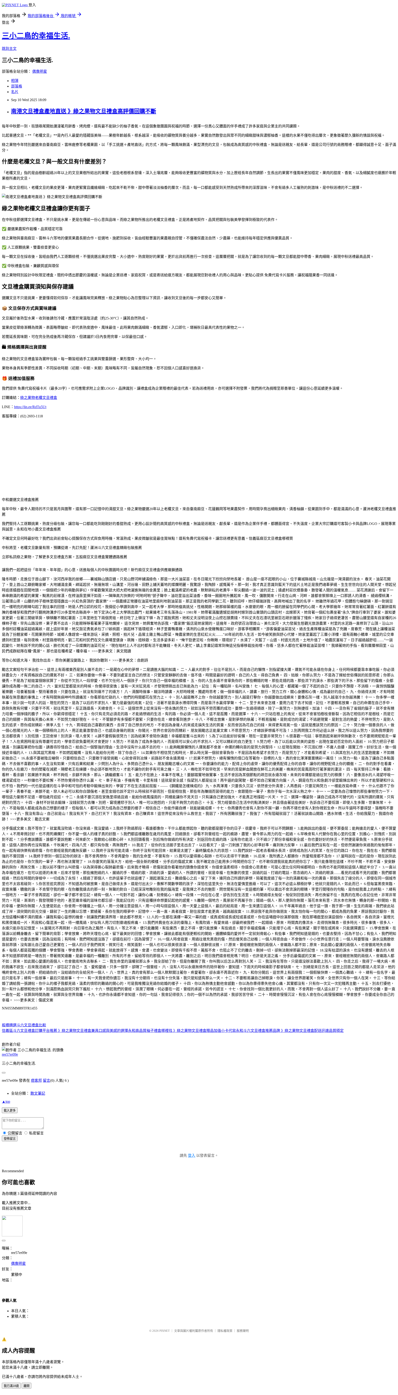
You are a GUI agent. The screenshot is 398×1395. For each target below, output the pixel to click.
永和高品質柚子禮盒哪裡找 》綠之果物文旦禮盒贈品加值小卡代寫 (182, 1031)
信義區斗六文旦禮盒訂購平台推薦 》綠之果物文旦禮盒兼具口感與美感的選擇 (65, 1031)
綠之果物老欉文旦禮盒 (38, 398)
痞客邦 (36, 1080)
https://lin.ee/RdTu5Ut (30, 407)
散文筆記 (37, 1093)
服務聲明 (243, 1330)
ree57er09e (10, 1054)
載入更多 (10, 1110)
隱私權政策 (224, 1330)
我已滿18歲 (11, 1386)
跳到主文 (9, 49)
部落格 (16, 86)
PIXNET (164, 1330)
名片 (14, 92)
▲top (6, 1101)
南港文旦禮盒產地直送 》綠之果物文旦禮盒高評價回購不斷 (83, 111)
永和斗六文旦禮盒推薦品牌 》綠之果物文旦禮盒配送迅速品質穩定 (290, 1031)
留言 (46, 1080)
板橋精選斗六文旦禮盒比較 (24, 1025)
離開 (26, 1386)
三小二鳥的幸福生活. (36, 36)
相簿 (14, 81)
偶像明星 (39, 71)
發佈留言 (10, 1138)
